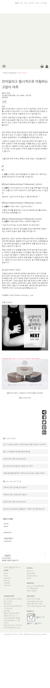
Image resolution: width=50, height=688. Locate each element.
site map (7, 585)
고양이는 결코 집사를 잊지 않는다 (15, 487)
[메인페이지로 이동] (25, 11)
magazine (12, 73)
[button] (47, 66)
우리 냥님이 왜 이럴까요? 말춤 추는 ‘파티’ (18, 466)
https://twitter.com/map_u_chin (21, 295)
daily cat (7, 581)
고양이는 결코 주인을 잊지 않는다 (15, 494)
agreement (31, 573)
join (21, 3)
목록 (4, 102)
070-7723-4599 (33, 599)
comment (7, 541)
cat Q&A (7, 583)
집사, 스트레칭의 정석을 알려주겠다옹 (16, 452)
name (6, 526)
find (25, 3)
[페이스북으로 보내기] (44, 418)
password (7, 532)
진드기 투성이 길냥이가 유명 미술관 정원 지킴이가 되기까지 (24, 444)
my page (44, 3)
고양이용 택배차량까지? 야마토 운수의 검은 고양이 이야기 (24, 473)
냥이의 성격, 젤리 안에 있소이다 (14, 459)
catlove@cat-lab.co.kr (35, 601)
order (37, 3)
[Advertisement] (25, 38)
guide (29, 578)
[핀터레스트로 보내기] (44, 428)
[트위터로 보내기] (44, 423)
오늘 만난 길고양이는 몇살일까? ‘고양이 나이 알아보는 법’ (23, 509)
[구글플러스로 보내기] (44, 433)
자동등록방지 (8, 538)
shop (6, 576)
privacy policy (32, 576)
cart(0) (31, 3)
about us (30, 571)
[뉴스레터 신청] (25, 399)
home (5, 73)
